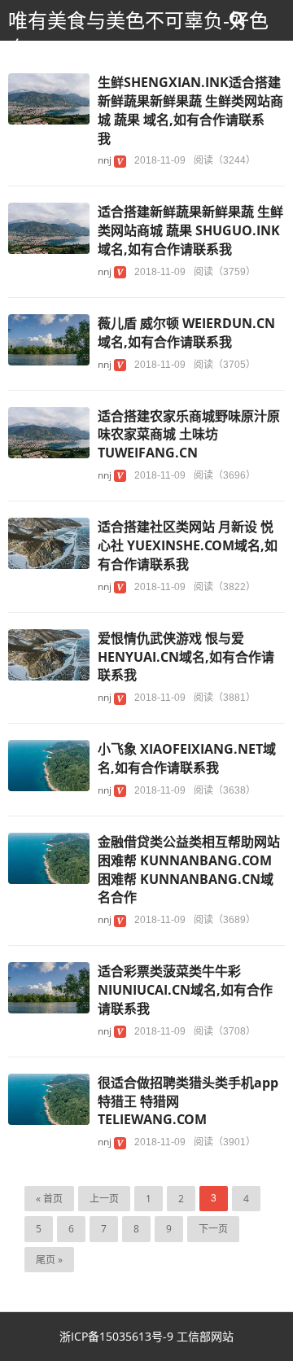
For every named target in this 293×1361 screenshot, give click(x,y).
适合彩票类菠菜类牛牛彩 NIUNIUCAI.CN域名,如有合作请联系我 (185, 989)
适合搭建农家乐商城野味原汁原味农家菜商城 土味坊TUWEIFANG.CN (189, 434)
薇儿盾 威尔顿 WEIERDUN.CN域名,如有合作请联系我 (186, 332)
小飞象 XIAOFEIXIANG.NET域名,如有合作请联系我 (187, 758)
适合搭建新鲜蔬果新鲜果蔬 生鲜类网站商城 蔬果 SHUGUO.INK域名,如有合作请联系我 (190, 230)
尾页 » (49, 1260)
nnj (105, 160)
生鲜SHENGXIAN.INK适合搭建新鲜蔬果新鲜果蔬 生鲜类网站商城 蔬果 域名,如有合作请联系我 (190, 110)
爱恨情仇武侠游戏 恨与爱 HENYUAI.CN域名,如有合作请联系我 (186, 657)
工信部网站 (205, 1336)
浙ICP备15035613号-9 (118, 1336)
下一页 (213, 1229)
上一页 (104, 1199)
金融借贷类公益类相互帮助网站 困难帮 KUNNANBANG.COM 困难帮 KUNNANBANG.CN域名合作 (189, 870)
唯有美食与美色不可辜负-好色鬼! (138, 34)
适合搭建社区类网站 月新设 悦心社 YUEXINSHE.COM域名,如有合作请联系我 (188, 545)
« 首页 (49, 1199)
